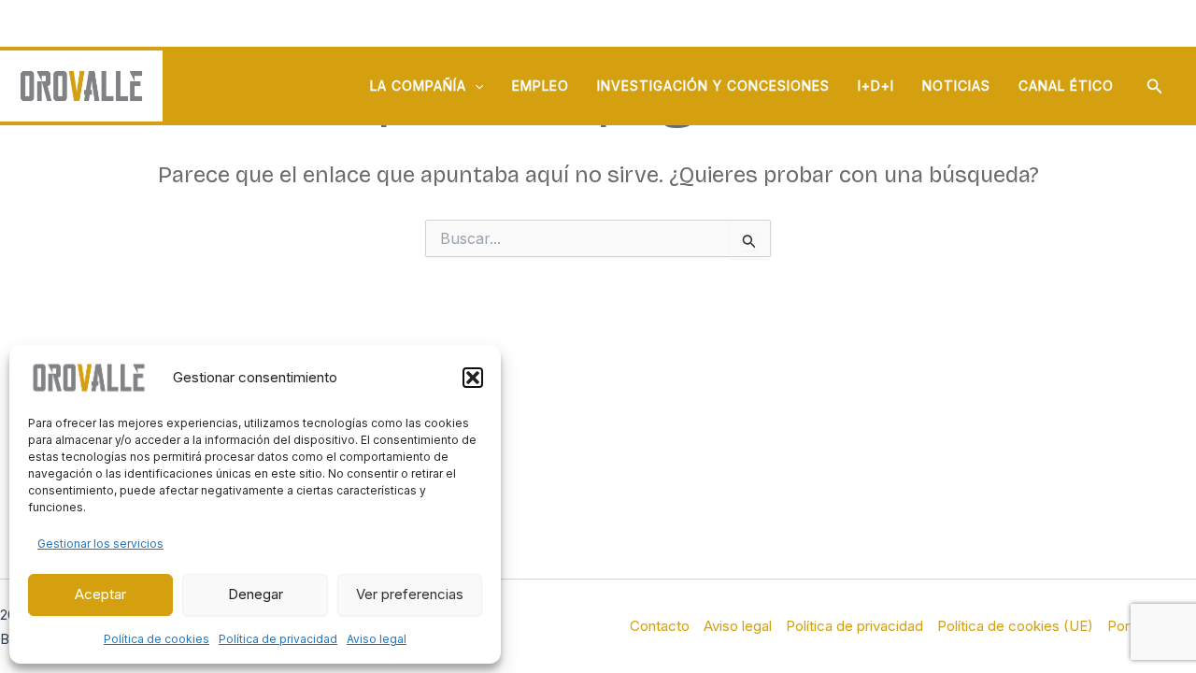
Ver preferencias (409, 594)
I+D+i (876, 85)
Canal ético (1066, 85)
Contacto (660, 626)
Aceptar (100, 594)
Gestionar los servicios (100, 544)
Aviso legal (376, 639)
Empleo (540, 85)
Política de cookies (156, 639)
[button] (472, 377)
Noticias (956, 85)
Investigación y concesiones (713, 85)
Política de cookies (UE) (1015, 626)
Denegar (255, 594)
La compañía (418, 85)
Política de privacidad (278, 639)
